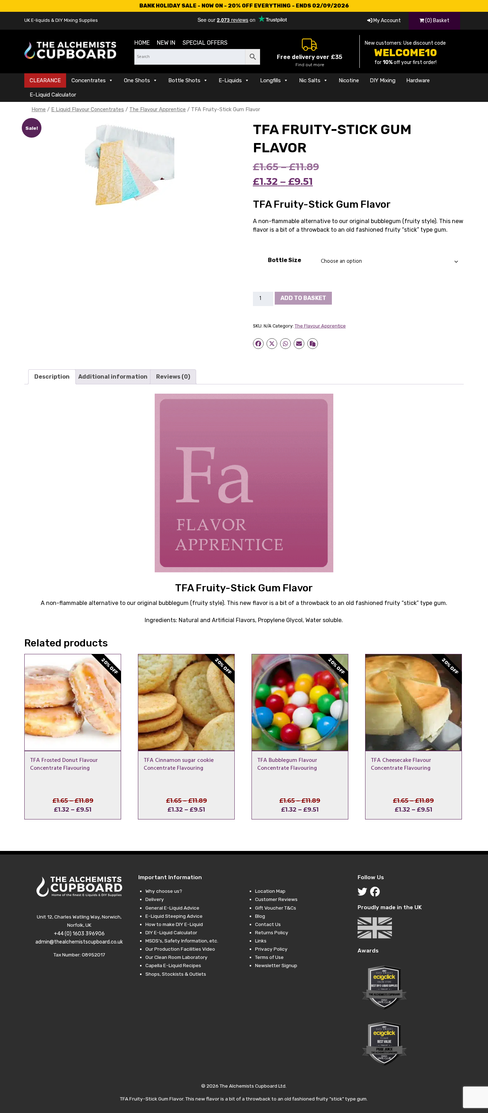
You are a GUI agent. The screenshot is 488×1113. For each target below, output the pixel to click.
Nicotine (349, 80)
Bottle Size (284, 260)
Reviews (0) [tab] (173, 376)
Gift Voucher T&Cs (275, 908)
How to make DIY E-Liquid (174, 924)
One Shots (137, 80)
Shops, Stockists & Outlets (175, 974)
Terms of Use (269, 957)
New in (166, 42)
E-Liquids (230, 80)
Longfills (270, 80)
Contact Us (268, 924)
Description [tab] (52, 376)
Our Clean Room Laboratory (176, 957)
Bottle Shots (184, 80)
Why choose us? (163, 891)
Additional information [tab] (113, 376)
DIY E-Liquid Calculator (171, 932)
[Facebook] (376, 893)
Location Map (270, 891)
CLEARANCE (45, 80)
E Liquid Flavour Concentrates (87, 109)
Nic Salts (309, 80)
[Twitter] (364, 893)
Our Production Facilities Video (180, 949)
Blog (260, 916)
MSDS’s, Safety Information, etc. (181, 941)
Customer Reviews (276, 899)
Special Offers (205, 42)
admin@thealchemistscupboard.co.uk (79, 942)
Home (142, 42)
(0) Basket (436, 21)
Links (261, 941)
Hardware (418, 80)
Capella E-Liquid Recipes (173, 965)
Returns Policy (271, 932)
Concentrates (88, 80)
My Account (386, 21)
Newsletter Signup (276, 965)
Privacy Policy (271, 949)
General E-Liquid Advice (172, 908)
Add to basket (303, 298)
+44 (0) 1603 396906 (79, 934)
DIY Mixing (382, 80)
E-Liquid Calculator (53, 95)
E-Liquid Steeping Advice (174, 916)
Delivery (154, 899)
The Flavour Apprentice (157, 109)
